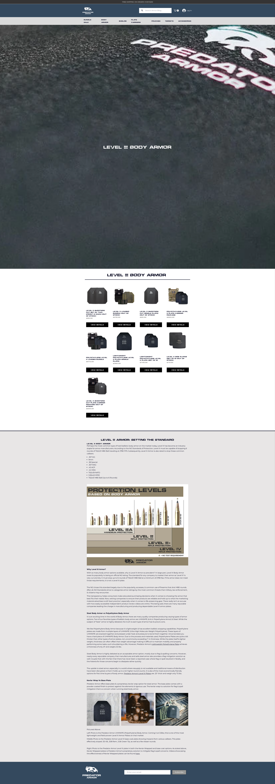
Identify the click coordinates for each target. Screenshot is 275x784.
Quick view (97, 304)
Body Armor (104, 21)
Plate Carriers (136, 21)
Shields (123, 21)
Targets (169, 21)
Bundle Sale (87, 21)
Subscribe (179, 772)
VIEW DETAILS (97, 325)
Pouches (156, 21)
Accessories (184, 21)
